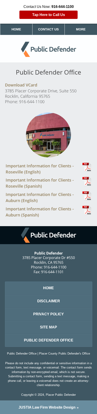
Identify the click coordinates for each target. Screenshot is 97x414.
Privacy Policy (48, 314)
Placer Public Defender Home (48, 49)
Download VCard (21, 85)
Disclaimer (48, 301)
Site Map (48, 327)
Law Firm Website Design (47, 407)
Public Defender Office (48, 340)
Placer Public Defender (61, 394)
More (80, 29)
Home (16, 29)
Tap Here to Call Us (48, 15)
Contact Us (48, 29)
